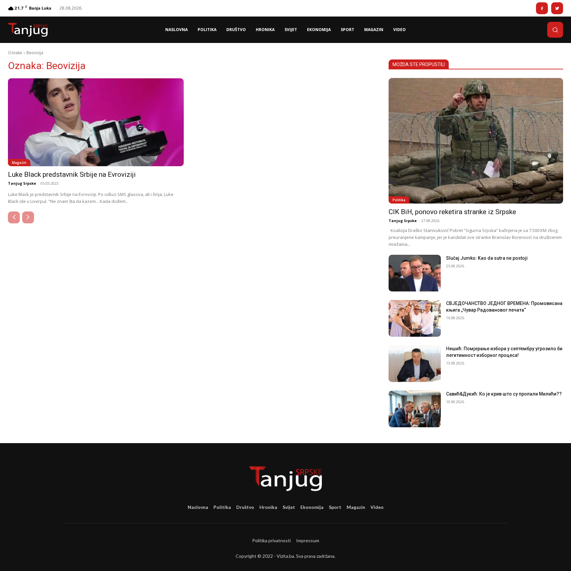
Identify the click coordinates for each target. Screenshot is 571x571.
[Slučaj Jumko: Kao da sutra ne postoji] (415, 273)
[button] (555, 30)
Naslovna (198, 507)
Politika (399, 200)
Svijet (289, 507)
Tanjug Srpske (22, 183)
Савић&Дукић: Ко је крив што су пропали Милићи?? (504, 394)
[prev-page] (14, 217)
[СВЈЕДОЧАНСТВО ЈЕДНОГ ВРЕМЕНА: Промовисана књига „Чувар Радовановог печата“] (415, 318)
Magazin (19, 162)
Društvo (245, 507)
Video (377, 507)
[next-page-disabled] (28, 217)
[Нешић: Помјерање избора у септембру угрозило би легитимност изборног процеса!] (415, 363)
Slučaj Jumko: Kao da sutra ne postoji (487, 258)
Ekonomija (312, 507)
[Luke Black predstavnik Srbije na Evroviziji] (96, 122)
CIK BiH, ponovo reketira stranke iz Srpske (452, 212)
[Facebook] (542, 8)
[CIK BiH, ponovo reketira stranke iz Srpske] (476, 141)
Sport (335, 507)
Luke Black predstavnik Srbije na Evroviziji (72, 174)
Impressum (307, 540)
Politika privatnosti (271, 540)
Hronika (268, 507)
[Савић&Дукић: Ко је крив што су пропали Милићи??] (415, 409)
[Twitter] (557, 8)
